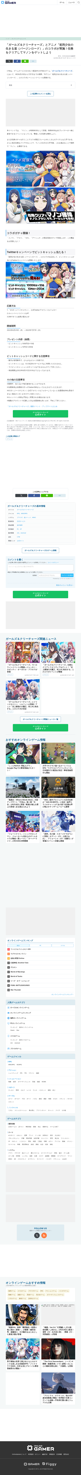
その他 (64, 1110)
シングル (25, 1156)
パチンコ (62, 1099)
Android (23, 533)
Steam (12, 1030)
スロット (11, 1102)
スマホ (63, 945)
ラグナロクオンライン (18, 954)
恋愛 (25, 1135)
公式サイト (20, 541)
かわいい (19, 1135)
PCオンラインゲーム (17, 1023)
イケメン (70, 1141)
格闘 (37, 1073)
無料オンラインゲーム (18, 1018)
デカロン (14, 967)
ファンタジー (65, 1138)
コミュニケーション (21, 1110)
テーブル (11, 1096)
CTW (18, 537)
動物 (63, 1141)
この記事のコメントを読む (40, 93)
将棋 (49, 1099)
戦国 (34, 1141)
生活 (41, 1144)
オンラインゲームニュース (19, 38)
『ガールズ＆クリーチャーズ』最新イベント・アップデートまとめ (32, 406)
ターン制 (11, 1156)
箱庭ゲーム (21, 1295)
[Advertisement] (40, 21)
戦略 (9, 1082)
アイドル (57, 1141)
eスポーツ (11, 1135)
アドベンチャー (41, 1110)
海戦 (51, 1144)
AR (15, 1159)
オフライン (31, 1159)
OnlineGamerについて (19, 1454)
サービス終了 (54, 1127)
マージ (70, 1156)
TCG (23, 1099)
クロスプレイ (22, 1159)
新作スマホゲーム (24, 1040)
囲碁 (45, 1099)
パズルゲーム (12, 1298)
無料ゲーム (11, 1291)
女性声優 (36, 1138)
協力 (60, 1153)
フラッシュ (56, 1159)
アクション (12, 1070)
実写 (51, 1138)
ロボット (14, 1141)
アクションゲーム (51, 1291)
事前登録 (28, 1127)
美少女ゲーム (40, 1295)
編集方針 (45, 1454)
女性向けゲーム (33, 1298)
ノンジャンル (13, 1107)
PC (18, 529)
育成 (33, 1082)
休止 (39, 1127)
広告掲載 (59, 1454)
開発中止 (45, 1127)
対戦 (55, 1153)
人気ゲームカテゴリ (16, 1002)
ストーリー (44, 1138)
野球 (17, 1090)
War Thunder (16, 990)
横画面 (53, 1156)
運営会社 (66, 1454)
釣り (54, 1090)
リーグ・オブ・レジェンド (20, 981)
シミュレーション (14, 1079)
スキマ (41, 1156)
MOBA (44, 1082)
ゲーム (62, 2)
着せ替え (31, 1110)
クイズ (58, 1110)
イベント (9, 439)
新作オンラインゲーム (26, 1027)
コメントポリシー (53, 562)
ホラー (51, 1141)
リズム (10, 1110)
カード (10, 1099)
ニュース (71, 2)
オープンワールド (46, 1153)
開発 (34, 1127)
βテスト (21, 1127)
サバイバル (11, 1144)
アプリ (10, 1153)
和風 (18, 1144)
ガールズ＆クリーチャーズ (62, 71)
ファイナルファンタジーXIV (21, 949)
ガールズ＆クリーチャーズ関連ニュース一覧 (40, 719)
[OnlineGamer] (40, 1450)
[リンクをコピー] (33, 61)
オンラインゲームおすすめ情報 (26, 1283)
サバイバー (40, 1159)
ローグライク (61, 1156)
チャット (51, 1110)
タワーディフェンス (24, 1082)
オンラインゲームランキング (20, 940)
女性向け (45, 1135)
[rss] (44, 1235)
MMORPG (24, 513)
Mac (17, 1030)
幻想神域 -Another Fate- (20, 963)
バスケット (42, 1090)
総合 (18, 945)
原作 (51, 1135)
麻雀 (40, 1099)
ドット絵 (38, 1135)
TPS (25, 1073)
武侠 (46, 1144)
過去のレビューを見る (64, 585)
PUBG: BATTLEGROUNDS (20, 985)
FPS (21, 1073)
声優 (22, 1138)
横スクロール (35, 1153)
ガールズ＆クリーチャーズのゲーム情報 (40, 550)
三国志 (40, 1141)
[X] (37, 1235)
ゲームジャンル (14, 1056)
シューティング (13, 1073)
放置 (31, 1156)
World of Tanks (16, 976)
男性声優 (29, 1138)
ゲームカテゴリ (14, 1118)
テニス (35, 1090)
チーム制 (66, 1153)
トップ (7, 38)
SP (21, 529)
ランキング (13, 1027)
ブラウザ (20, 517)
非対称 (18, 1156)
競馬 (49, 1090)
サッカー (11, 1090)
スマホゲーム (15, 1036)
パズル (35, 1099)
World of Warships (18, 972)
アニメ (31, 1135)
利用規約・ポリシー (34, 1454)
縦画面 (47, 1156)
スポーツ (11, 1087)
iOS (18, 533)
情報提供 (52, 1454)
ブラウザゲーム (15, 1049)
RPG (18, 513)
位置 (35, 1156)
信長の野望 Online (17, 958)
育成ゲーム (30, 1295)
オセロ (55, 1099)
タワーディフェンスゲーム (55, 1295)
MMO (34, 517)
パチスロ (69, 1099)
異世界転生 (25, 1144)
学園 (45, 1141)
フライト (31, 1073)
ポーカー (17, 1099)
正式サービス (21, 521)
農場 (37, 1144)
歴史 (29, 1141)
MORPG (19, 1064)
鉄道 (32, 1144)
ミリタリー (22, 1141)
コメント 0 (72, 58)
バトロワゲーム (64, 1291)
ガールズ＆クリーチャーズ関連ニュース (31, 639)
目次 (10, 85)
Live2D (64, 1159)
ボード (29, 1099)
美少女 (57, 1138)
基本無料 (20, 525)
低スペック (27, 517)
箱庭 (38, 1082)
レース (29, 1090)
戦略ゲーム (11, 1295)
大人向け (57, 1135)
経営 (14, 1082)
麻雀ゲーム (22, 1298)
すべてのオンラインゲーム (19, 1007)
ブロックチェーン (13, 1138)
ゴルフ (23, 1090)
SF (9, 1141)
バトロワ (48, 1159)
